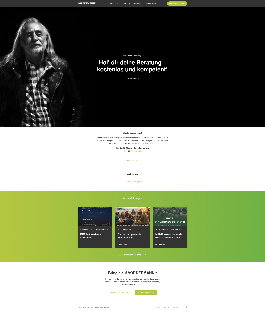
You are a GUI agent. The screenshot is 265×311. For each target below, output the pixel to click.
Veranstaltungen (135, 3)
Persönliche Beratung (177, 3)
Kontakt (158, 307)
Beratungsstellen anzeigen (121, 292)
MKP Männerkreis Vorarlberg (90, 236)
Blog (124, 3)
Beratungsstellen (150, 3)
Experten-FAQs (114, 3)
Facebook (186, 307)
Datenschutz (167, 307)
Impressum (176, 307)
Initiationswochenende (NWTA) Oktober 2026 (168, 236)
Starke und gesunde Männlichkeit (129, 236)
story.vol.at (137, 150)
